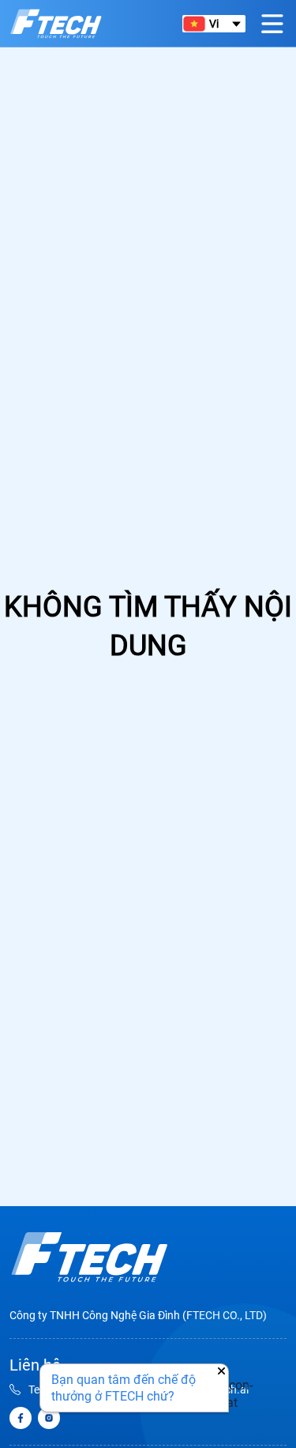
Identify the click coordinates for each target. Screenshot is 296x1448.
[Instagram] (49, 1418)
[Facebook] (20, 1418)
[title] (89, 1257)
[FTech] (56, 24)
